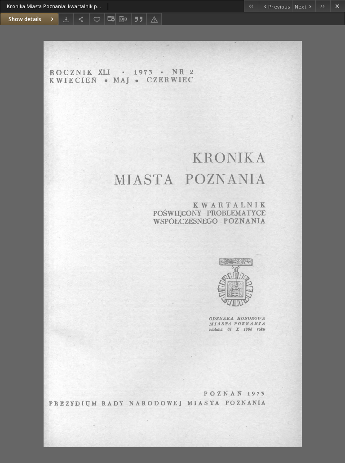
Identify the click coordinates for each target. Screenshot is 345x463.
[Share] (81, 19)
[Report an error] (154, 19)
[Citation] (138, 19)
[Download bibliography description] (123, 19)
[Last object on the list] (322, 6)
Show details (25, 19)
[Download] (66, 19)
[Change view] (110, 19)
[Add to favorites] (97, 19)
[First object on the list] (251, 6)
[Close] (337, 6)
